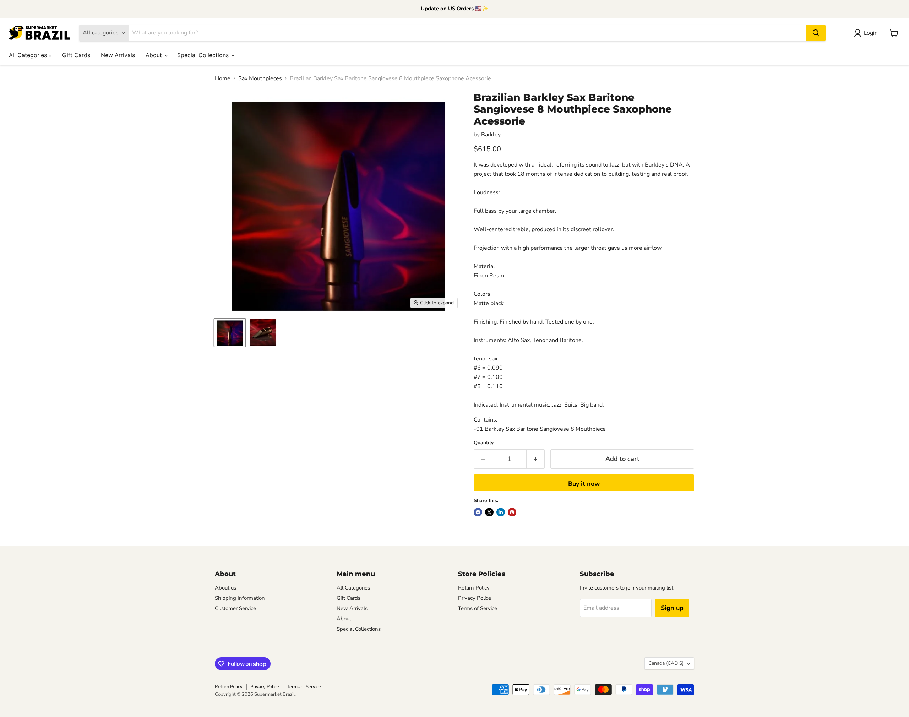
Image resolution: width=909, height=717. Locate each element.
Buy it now (584, 483)
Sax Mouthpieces (260, 78)
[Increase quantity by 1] (536, 459)
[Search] (816, 33)
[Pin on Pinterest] (512, 512)
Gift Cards (76, 55)
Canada (666, 663)
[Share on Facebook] (478, 512)
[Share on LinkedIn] (500, 512)
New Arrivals (118, 55)
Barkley (491, 134)
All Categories (29, 55)
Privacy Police (474, 598)
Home (222, 78)
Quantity (484, 443)
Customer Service (235, 608)
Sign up (672, 608)
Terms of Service (477, 608)
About (155, 55)
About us (225, 587)
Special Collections (203, 55)
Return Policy (474, 587)
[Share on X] (489, 512)
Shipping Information (240, 598)
